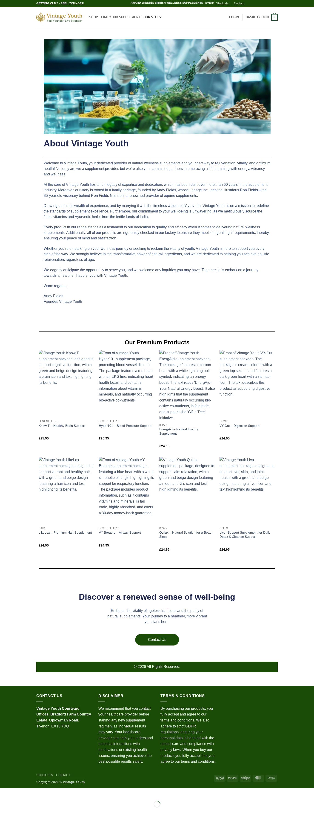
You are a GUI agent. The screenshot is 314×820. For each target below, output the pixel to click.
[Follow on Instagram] (253, 3)
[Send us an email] (266, 3)
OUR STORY (152, 17)
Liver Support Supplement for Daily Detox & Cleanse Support (245, 535)
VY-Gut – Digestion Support (240, 425)
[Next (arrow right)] (18, 812)
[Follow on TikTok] (258, 3)
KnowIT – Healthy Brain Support (62, 425)
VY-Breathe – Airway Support (120, 532)
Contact (239, 3)
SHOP (93, 17)
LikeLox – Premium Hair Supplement (65, 532)
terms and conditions (177, 720)
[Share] (31, 792)
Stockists (222, 3)
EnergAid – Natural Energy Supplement (178, 431)
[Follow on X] (262, 3)
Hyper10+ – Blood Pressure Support (125, 425)
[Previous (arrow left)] (4, 812)
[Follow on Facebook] (249, 3)
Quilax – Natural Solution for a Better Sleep (186, 535)
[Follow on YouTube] (275, 3)
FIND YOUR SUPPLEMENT (120, 17)
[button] (234, 17)
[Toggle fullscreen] (18, 792)
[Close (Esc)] (44, 792)
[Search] (224, 17)
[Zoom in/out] (4, 792)
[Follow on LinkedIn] (271, 3)
